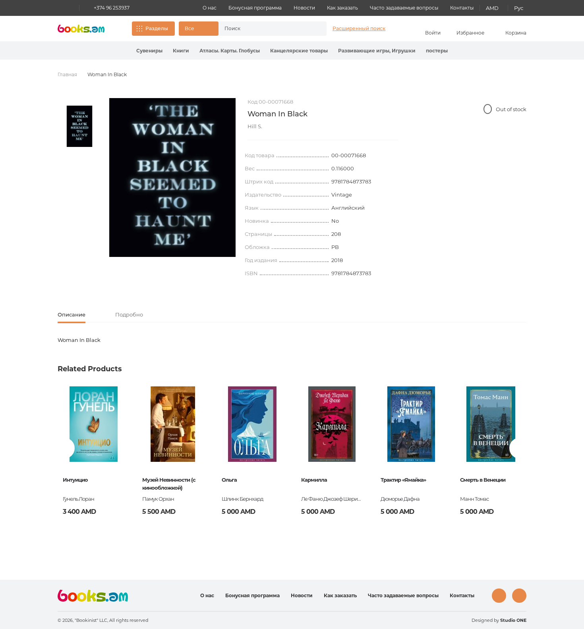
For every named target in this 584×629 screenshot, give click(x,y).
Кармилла (314, 480)
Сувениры (149, 51)
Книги (181, 51)
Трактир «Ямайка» (403, 480)
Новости (304, 8)
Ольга (229, 480)
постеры (437, 51)
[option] (79, 126)
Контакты (462, 8)
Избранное (470, 33)
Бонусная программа (255, 8)
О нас (210, 8)
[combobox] (264, 28)
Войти (433, 33)
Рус (518, 8)
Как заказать (342, 8)
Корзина (515, 33)
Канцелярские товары (299, 51)
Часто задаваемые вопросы (404, 8)
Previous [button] (64, 448)
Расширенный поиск (359, 28)
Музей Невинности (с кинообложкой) (168, 484)
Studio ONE (513, 620)
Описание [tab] (71, 314)
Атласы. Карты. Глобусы (229, 51)
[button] (199, 28)
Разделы (156, 28)
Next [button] (519, 448)
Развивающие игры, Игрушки (377, 51)
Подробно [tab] (129, 314)
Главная (67, 74)
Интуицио (75, 480)
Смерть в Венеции (482, 480)
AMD (492, 8)
